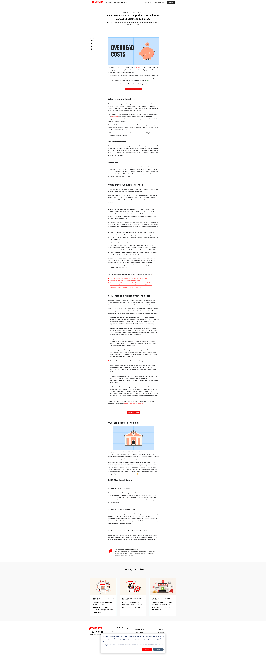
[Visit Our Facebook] (90, 632)
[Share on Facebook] (91, 49)
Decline (158, 649)
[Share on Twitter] (91, 46)
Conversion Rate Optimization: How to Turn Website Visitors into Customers (131, 283)
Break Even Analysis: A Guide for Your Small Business (125, 287)
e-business (138, 67)
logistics (114, 378)
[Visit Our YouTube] (102, 632)
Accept (147, 649)
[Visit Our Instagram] (99, 632)
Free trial (170, 2)
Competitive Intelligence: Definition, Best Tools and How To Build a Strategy (131, 285)
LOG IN (163, 2)
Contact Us (161, 632)
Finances (140, 12)
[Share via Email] (91, 40)
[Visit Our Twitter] (96, 632)
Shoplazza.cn (148, 2)
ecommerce (114, 116)
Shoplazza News (139, 629)
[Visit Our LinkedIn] (93, 632)
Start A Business (139, 632)
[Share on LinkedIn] (91, 43)
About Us (160, 629)
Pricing (126, 2)
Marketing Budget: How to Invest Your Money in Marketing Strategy (129, 278)
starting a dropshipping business (133, 403)
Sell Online (108, 2)
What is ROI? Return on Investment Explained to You (125, 280)
